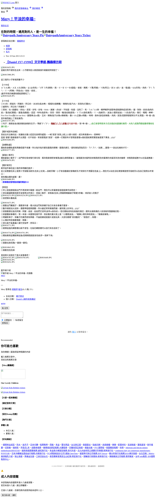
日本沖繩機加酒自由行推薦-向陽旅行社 (28, 453)
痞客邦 (15, 289)
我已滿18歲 (6, 495)
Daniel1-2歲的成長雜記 (25, 299)
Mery (3, 276)
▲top (3, 303)
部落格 (9, 49)
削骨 (122, 448)
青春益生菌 (29, 456)
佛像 (114, 445)
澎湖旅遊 (132, 445)
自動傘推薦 (36, 448)
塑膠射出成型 (9, 445)
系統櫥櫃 (106, 445)
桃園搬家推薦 (112, 448)
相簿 (8, 46)
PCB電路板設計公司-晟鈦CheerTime (62, 453)
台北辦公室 (76, 445)
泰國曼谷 (87, 445)
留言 (20, 289)
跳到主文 (5, 26)
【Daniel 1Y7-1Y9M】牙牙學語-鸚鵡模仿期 (34, 62)
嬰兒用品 (65, 445)
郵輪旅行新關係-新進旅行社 (95, 456)
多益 (57, 445)
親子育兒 (20, 296)
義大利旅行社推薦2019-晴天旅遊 (123, 453)
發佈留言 (5, 323)
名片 (8, 52)
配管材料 (122, 445)
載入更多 (5, 308)
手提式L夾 (24, 448)
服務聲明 (101, 466)
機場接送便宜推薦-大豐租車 (55, 448)
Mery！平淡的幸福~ (18, 19)
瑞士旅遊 (18, 456)
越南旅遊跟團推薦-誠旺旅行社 (35, 451)
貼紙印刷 (96, 445)
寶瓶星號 (141, 445)
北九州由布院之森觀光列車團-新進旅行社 (95, 451)
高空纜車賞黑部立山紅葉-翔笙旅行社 (66, 456)
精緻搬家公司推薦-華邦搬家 (121, 456)
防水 (18, 445)
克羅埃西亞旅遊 (76, 448)
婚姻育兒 (21, 41)
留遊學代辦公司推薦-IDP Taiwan (93, 453)
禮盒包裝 (89, 448)
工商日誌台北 (42, 456)
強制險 (16, 448)
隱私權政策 (92, 466)
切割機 (8, 448)
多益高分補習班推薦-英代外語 (63, 451)
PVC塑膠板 (99, 448)
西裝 (52, 445)
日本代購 (34, 445)
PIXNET (60, 466)
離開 (14, 495)
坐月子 (25, 445)
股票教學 (44, 445)
